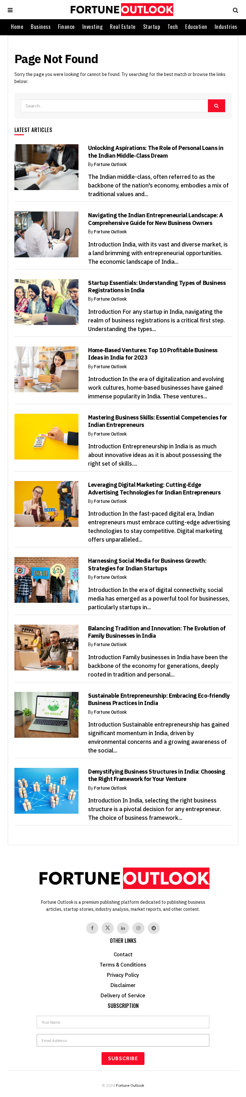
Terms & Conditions (123, 964)
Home (17, 26)
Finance (66, 26)
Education (196, 26)
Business (41, 26)
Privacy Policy (123, 975)
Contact (123, 954)
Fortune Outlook (110, 164)
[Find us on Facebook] (92, 928)
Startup (151, 26)
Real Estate (123, 26)
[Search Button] (234, 9)
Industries (226, 26)
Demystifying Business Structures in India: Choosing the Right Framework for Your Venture (156, 775)
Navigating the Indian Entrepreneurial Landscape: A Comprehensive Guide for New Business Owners (155, 219)
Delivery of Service (123, 995)
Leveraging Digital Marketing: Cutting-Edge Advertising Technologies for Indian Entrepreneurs (154, 488)
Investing (92, 26)
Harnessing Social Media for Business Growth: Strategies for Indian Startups (147, 564)
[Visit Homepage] (121, 9)
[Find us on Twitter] (108, 928)
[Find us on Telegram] (154, 928)
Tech (173, 26)
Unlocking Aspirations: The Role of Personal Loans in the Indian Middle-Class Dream (155, 151)
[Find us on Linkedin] (123, 928)
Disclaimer (123, 985)
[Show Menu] (10, 9)
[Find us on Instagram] (138, 928)
